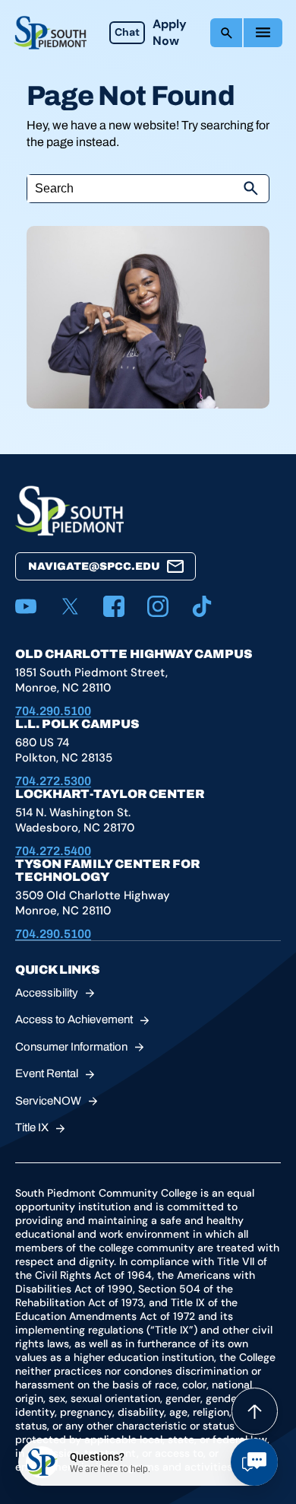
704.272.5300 (53, 780)
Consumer (71, 1047)
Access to (74, 1019)
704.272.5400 (53, 850)
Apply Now (170, 32)
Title (32, 1127)
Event (46, 1073)
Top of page (254, 1411)
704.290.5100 (53, 710)
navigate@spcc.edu (94, 566)
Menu (263, 32)
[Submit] (250, 188)
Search (226, 32)
